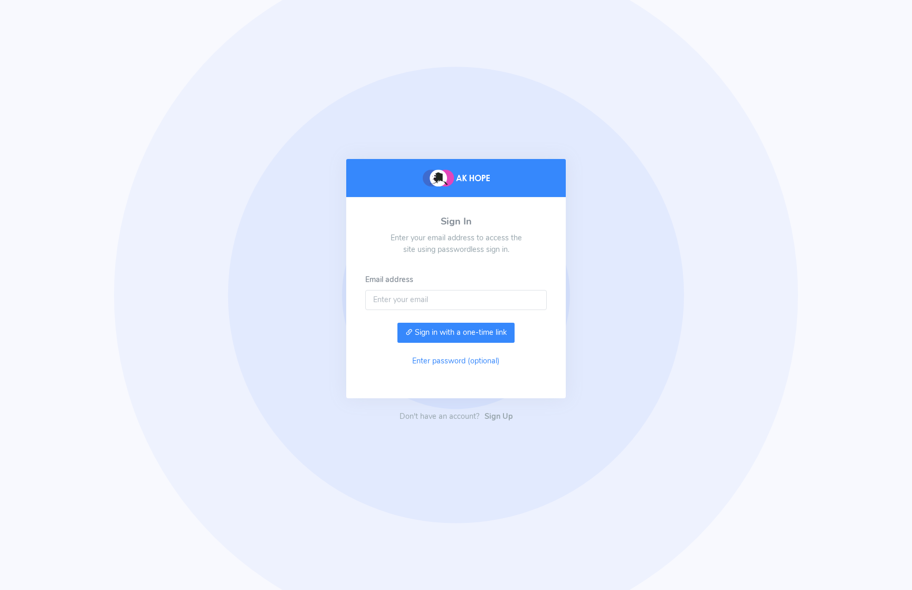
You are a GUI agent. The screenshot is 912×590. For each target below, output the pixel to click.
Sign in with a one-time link (460, 332)
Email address (389, 279)
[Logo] (456, 177)
